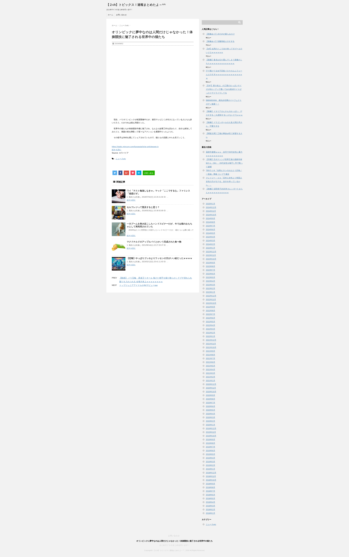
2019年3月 (210, 462)
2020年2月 (210, 421)
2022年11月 (211, 299)
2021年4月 (210, 369)
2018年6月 (210, 495)
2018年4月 (210, 502)
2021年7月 (210, 358)
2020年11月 (211, 388)
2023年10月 (211, 259)
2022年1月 (210, 336)
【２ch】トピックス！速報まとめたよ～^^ (136, 4)
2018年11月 (211, 476)
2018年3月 (210, 506)
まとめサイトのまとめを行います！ (174, 545)
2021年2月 (210, 377)
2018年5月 (210, 498)
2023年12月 (211, 252)
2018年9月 (210, 484)
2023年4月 (210, 281)
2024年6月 (210, 229)
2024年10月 (211, 215)
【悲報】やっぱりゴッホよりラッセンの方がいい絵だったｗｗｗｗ (159, 258)
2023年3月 (210, 285)
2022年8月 (210, 310)
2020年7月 (210, 403)
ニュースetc (121, 159)
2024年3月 (210, 240)
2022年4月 (210, 325)
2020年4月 (210, 414)
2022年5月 (210, 322)
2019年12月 (211, 428)
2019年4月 (210, 458)
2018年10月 (211, 480)
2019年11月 (211, 432)
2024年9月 (210, 218)
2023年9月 (210, 263)
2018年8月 (210, 487)
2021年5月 (210, 366)
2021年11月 (211, 344)
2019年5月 (210, 454)
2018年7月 (210, 491)
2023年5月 (210, 277)
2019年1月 (210, 469)
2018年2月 (210, 509)
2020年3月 (210, 417)
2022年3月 (210, 329)
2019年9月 (210, 439)
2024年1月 (210, 248)
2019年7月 (210, 447)
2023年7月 (210, 270)
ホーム (110, 15)
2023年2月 (210, 288)
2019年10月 (211, 436)
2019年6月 (210, 450)
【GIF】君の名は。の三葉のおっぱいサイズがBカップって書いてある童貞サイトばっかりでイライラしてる (224, 89)
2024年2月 (210, 244)
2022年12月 (211, 296)
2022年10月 (211, 303)
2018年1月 (210, 513)
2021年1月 (210, 380)
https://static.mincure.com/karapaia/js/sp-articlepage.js (135, 146)
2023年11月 (211, 255)
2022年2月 (210, 333)
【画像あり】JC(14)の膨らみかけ (220, 34)
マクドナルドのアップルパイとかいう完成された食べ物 (154, 242)
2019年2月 (210, 465)
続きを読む (116, 150)
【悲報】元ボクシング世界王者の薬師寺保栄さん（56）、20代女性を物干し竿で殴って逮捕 (224, 163)
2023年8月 (210, 266)
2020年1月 (210, 425)
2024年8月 (210, 222)
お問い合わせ (121, 15)
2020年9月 (210, 395)
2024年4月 (210, 237)
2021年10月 (211, 347)
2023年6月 (210, 274)
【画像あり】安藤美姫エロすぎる (220, 41)
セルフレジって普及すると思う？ (143, 207)
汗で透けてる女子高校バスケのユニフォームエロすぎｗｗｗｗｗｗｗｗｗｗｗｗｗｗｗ (224, 74)
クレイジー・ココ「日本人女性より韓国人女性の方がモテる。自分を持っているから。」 (224, 181)
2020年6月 (210, 406)
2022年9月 (210, 307)
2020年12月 (211, 384)
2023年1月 (210, 292)
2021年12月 (211, 340)
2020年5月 (210, 410)
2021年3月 (210, 373)
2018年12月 (211, 473)
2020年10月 (211, 392)
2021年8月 (210, 355)
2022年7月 (210, 314)
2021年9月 (210, 351)
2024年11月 (211, 211)
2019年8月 (210, 443)
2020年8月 (210, 399)
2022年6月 (210, 318)
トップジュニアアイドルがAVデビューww (138, 285)
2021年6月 (210, 362)
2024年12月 (211, 207)
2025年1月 (210, 204)
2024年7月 (210, 226)
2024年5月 (210, 233)
